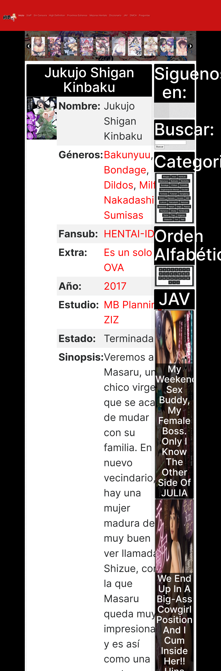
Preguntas (144, 15)
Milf (147, 185)
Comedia (183, 185)
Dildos (118, 185)
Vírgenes (181, 215)
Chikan (174, 185)
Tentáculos (183, 211)
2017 (115, 286)
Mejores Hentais (98, 15)
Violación (168, 219)
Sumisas (123, 215)
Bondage (125, 170)
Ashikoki (182, 177)
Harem (162, 198)
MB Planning (133, 305)
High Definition (57, 15)
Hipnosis (171, 198)
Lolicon (163, 202)
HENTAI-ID (129, 234)
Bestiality (185, 181)
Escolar (185, 189)
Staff (28, 15)
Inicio (21, 15)
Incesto (180, 198)
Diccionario (115, 15)
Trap (173, 215)
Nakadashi (129, 200)
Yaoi (182, 219)
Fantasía (163, 194)
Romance (164, 211)
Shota (173, 211)
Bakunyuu (127, 155)
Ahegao (166, 177)
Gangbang (184, 194)
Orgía (179, 207)
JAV (126, 15)
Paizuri (187, 207)
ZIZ (111, 320)
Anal (174, 177)
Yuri (176, 219)
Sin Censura (40, 15)
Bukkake (174, 181)
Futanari (173, 194)
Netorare (184, 202)
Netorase (162, 207)
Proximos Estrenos (77, 15)
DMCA (133, 15)
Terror (165, 215)
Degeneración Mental (170, 189)
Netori (171, 207)
